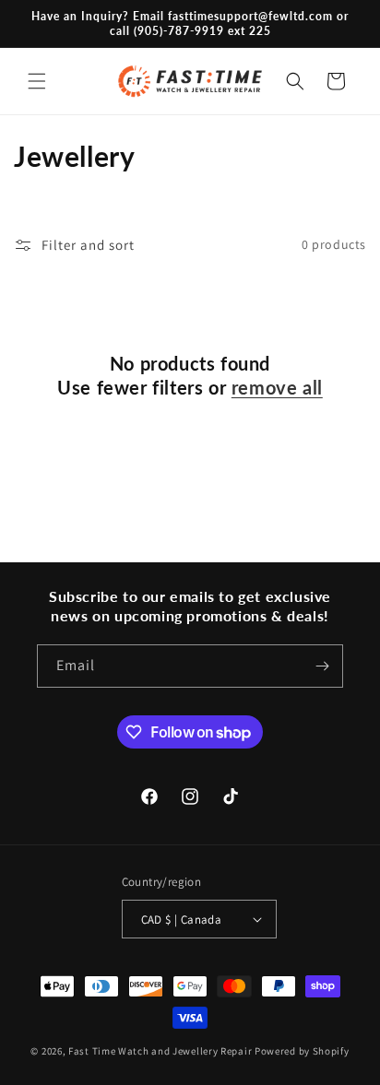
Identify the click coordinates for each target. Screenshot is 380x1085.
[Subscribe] (322, 666)
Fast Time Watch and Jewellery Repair (160, 1050)
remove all (277, 387)
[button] (37, 81)
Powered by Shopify (302, 1050)
